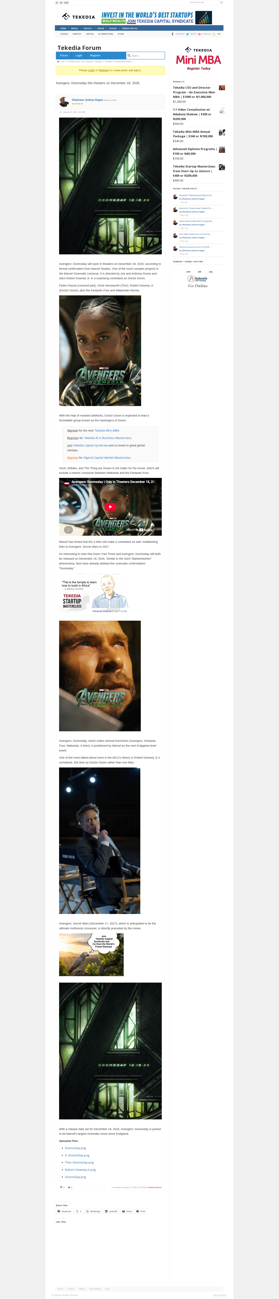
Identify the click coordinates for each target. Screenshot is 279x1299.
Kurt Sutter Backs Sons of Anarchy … (195, 234)
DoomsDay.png (75, 1148)
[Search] (221, 2)
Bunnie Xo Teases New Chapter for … (196, 208)
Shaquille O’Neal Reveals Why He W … (196, 195)
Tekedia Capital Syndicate (90, 445)
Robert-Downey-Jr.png (80, 1170)
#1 (61, 112)
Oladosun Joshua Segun (87, 99)
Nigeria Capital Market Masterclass (106, 457)
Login (79, 55)
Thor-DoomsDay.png (79, 1162)
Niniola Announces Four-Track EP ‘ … (195, 247)
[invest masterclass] (95, 616)
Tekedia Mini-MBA (106, 430)
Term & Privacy (219, 1295)
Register (95, 55)
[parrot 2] (91, 978)
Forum (64, 55)
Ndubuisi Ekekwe (155, 1187)
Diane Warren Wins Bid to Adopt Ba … (196, 221)
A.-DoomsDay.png (77, 1155)
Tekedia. (57, 1295)
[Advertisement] (110, 1256)
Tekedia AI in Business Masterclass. (108, 438)
